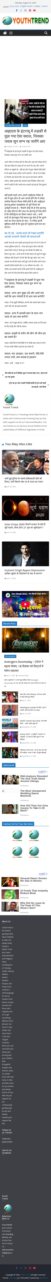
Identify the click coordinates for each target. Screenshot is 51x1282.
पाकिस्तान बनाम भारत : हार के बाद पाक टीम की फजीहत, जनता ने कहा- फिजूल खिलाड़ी (33, 751)
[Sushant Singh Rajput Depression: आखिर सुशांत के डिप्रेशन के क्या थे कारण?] (25, 543)
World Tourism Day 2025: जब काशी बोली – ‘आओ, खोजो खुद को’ (33, 722)
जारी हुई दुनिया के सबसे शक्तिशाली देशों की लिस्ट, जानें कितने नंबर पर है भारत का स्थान (23, 480)
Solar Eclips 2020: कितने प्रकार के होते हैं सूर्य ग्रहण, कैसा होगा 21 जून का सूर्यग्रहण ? (24, 526)
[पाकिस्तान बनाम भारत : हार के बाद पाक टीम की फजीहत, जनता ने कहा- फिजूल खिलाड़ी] (10, 753)
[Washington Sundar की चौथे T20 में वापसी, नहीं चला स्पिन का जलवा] (10, 711)
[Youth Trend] (5, 33)
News (25, 125)
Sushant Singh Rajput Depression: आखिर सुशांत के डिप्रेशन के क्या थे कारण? (24, 572)
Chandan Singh (23, 676)
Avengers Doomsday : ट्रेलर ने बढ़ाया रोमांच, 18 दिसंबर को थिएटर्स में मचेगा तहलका (23, 666)
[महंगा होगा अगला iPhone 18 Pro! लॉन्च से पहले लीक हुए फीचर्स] (10, 697)
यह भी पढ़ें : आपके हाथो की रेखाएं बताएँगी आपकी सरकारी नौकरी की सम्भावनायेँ (24, 234)
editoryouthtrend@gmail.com (7, 1253)
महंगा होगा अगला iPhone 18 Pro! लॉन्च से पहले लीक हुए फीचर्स (33, 695)
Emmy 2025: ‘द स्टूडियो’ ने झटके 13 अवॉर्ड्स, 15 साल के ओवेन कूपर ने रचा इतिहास (32, 736)
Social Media (7, 1225)
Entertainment (10, 656)
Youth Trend (26, 146)
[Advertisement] (25, 62)
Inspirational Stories (12, 125)
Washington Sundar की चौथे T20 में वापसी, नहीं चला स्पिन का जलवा (33, 708)
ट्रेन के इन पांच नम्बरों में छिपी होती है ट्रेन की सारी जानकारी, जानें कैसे (27, 385)
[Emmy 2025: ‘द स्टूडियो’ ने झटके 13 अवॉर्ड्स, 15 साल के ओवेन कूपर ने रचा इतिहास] (10, 738)
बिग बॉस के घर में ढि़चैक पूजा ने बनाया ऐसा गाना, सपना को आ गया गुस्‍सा (26, 375)
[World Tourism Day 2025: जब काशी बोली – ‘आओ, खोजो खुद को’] (10, 724)
